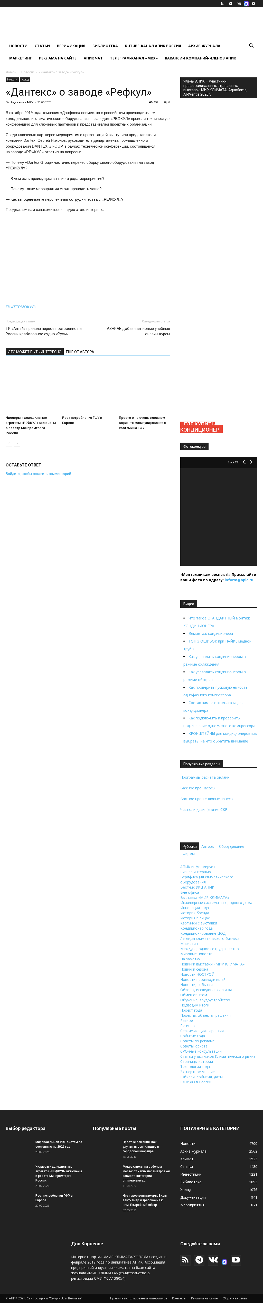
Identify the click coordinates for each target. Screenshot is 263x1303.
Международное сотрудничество (209, 948)
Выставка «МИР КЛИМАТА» (204, 897)
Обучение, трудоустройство (205, 999)
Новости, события (196, 984)
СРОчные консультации (201, 1051)
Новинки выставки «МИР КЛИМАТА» (212, 964)
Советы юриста (194, 1046)
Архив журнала (204, 45)
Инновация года (194, 907)
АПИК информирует (197, 866)
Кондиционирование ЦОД (203, 933)
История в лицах (195, 917)
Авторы (207, 846)
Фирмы (189, 854)
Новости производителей (203, 979)
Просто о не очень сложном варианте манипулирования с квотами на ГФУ (142, 423)
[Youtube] (253, 3)
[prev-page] (9, 443)
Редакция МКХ (22, 102)
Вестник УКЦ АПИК (197, 887)
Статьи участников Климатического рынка (218, 1056)
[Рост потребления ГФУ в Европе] (87, 387)
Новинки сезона (194, 969)
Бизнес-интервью (195, 871)
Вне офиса (189, 892)
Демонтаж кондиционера (211, 633)
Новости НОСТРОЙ (197, 974)
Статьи (42, 45)
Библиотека (105, 45)
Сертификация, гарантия (202, 1030)
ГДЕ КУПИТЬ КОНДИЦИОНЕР (199, 427)
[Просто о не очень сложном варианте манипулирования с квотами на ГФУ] (144, 387)
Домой (11, 72)
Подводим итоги (194, 1005)
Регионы (187, 1025)
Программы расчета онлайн (204, 777)
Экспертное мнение (197, 1071)
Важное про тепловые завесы (206, 798)
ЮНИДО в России (195, 1082)
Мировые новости (196, 953)
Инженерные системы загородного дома (216, 902)
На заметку (190, 958)
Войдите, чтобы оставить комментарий (38, 474)
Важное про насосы (197, 788)
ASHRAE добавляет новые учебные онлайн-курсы (138, 331)
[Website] (246, 3)
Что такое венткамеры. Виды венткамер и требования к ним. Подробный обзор (145, 1200)
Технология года (195, 1066)
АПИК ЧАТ (93, 58)
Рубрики (190, 846)
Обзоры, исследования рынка (206, 989)
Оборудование (231, 846)
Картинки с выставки (198, 923)
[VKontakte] (239, 3)
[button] (251, 46)
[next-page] (17, 443)
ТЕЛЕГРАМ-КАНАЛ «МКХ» (134, 58)
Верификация (71, 45)
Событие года (192, 1035)
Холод (25, 79)
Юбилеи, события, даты (201, 1076)
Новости (18, 45)
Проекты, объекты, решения (205, 1015)
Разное (186, 1020)
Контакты (179, 1298)
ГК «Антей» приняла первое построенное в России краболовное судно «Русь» (44, 331)
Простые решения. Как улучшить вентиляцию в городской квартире (141, 1146)
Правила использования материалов (138, 1298)
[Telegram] (230, 3)
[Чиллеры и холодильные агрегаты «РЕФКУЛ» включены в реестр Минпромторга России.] (31, 387)
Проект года (191, 1010)
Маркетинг (20, 58)
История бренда (194, 912)
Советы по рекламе (197, 1041)
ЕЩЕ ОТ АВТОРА (80, 352)
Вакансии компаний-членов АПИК (200, 58)
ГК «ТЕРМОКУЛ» (21, 307)
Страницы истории (196, 1061)
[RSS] (222, 3)
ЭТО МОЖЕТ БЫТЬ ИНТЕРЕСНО (34, 352)
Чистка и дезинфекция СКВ (204, 809)
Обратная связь (235, 1298)
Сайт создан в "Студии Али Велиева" (54, 1298)
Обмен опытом (193, 994)
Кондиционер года (196, 928)
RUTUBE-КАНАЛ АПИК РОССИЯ (153, 45)
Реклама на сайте (58, 58)
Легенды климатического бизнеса (210, 938)
